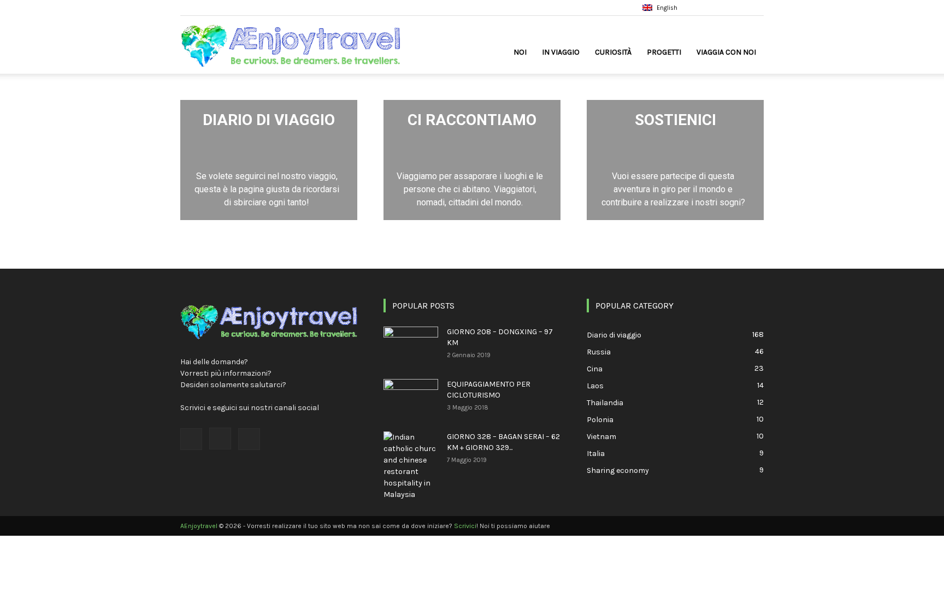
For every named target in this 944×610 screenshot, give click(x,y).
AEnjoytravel (198, 526)
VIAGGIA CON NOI (726, 52)
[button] (703, 7)
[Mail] (755, 7)
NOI (520, 52)
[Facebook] (719, 7)
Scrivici (465, 526)
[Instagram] (737, 7)
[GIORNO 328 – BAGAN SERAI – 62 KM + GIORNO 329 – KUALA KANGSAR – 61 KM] (411, 465)
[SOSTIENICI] (675, 160)
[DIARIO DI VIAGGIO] (268, 160)
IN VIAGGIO (561, 52)
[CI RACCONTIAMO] (472, 160)
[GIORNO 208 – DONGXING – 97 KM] (411, 346)
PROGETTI (664, 52)
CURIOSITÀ (613, 52)
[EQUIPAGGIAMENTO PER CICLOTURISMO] (411, 398)
